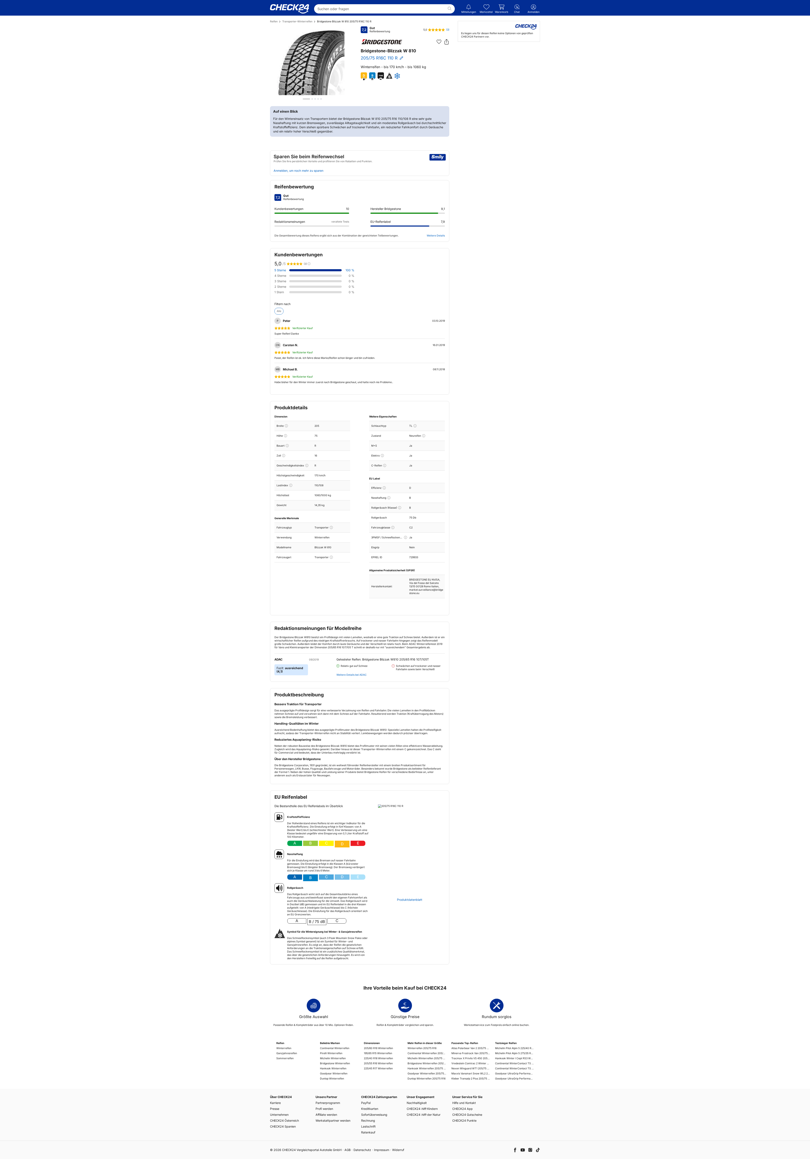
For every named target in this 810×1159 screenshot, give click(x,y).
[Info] (286, 425)
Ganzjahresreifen (286, 1053)
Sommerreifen (285, 1058)
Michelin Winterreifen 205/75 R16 (427, 1058)
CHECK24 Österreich (284, 1120)
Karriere (275, 1103)
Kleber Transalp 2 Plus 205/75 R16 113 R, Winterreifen (470, 1078)
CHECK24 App (462, 1108)
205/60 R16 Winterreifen (378, 1048)
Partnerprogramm (328, 1103)
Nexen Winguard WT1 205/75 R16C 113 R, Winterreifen (470, 1068)
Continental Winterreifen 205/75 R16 (427, 1053)
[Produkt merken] (439, 41)
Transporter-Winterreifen (297, 21)
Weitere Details (436, 235)
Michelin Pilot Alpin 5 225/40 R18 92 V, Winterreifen (514, 1048)
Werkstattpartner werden (333, 1120)
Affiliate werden (326, 1114)
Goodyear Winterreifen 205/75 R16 (427, 1073)
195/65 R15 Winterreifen (378, 1053)
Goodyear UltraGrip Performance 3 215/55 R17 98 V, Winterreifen (514, 1073)
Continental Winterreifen (334, 1048)
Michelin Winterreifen (333, 1058)
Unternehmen (279, 1114)
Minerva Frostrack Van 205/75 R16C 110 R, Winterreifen (470, 1053)
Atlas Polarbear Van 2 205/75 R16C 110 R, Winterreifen (470, 1048)
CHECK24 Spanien (283, 1126)
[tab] (306, 99)
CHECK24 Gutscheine (467, 1114)
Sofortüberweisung (374, 1114)
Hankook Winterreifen (333, 1068)
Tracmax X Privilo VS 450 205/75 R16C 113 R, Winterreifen (470, 1058)
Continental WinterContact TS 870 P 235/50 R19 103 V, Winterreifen (514, 1068)
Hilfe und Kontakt (464, 1103)
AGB (347, 1150)
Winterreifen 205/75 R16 (422, 1048)
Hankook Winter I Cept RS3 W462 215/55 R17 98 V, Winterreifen (514, 1058)
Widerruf (398, 1150)
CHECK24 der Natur (423, 1114)
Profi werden (324, 1108)
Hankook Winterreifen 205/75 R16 (427, 1068)
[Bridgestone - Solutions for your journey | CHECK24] (382, 41)
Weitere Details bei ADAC (351, 674)
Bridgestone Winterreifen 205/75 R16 (427, 1063)
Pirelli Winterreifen (331, 1053)
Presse (274, 1108)
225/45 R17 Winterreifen (378, 1068)
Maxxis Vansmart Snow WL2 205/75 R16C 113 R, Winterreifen (470, 1073)
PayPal (366, 1103)
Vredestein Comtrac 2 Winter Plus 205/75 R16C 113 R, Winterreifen (470, 1063)
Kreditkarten (369, 1108)
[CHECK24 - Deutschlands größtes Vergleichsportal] (289, 9)
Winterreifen (283, 1048)
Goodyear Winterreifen (333, 1073)
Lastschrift (368, 1126)
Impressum (381, 1150)
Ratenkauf (368, 1132)
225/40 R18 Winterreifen (378, 1058)
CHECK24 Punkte (464, 1120)
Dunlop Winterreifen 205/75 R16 (427, 1078)
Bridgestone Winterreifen (335, 1063)
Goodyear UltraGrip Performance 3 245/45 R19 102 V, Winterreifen (514, 1078)
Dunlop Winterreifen (332, 1078)
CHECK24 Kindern (422, 1108)
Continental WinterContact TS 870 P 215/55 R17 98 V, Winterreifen (514, 1063)
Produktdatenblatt (409, 899)
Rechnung (368, 1120)
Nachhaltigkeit (417, 1103)
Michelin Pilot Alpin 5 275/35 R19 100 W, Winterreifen (514, 1053)
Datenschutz (362, 1150)
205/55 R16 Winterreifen (378, 1063)
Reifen (274, 21)
